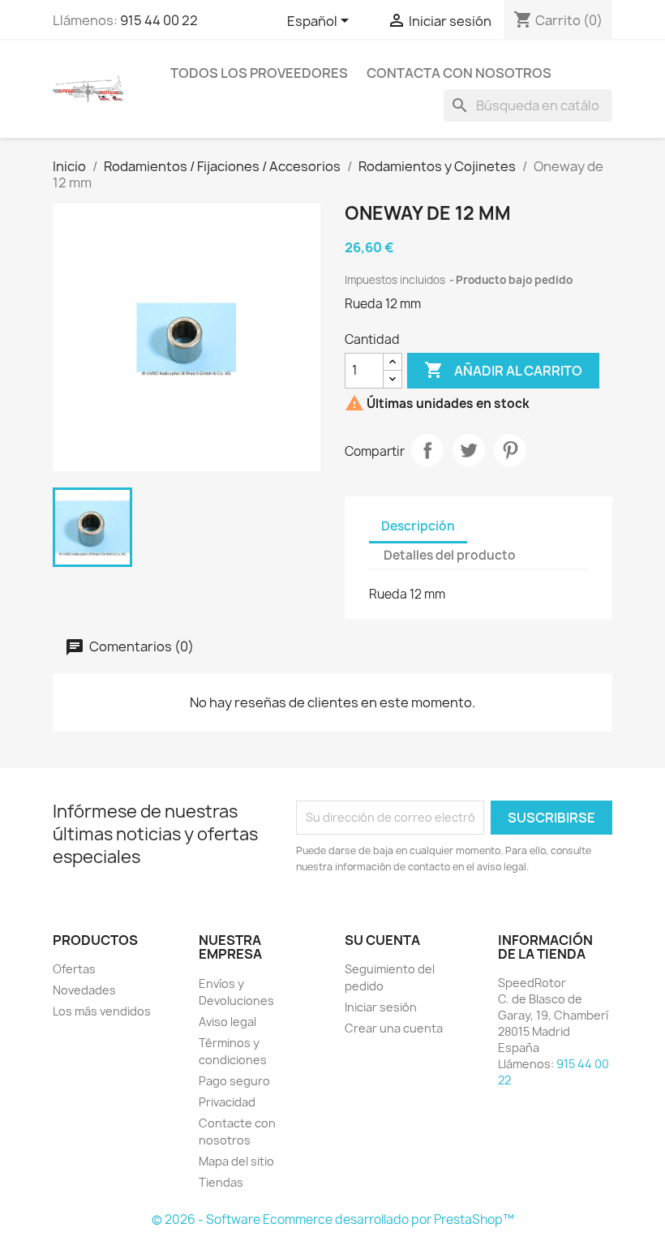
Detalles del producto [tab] (450, 555)
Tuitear (469, 450)
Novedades (84, 990)
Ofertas (74, 969)
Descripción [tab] (418, 526)
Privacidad (227, 1102)
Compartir (427, 450)
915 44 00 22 (159, 20)
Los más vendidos (102, 1011)
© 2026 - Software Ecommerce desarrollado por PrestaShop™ (333, 1219)
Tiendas (221, 1182)
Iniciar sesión (381, 1007)
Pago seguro (234, 1081)
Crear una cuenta (394, 1028)
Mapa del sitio (236, 1161)
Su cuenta (382, 940)
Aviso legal (227, 1021)
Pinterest (510, 450)
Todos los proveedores (259, 73)
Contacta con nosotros (459, 73)
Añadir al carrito (503, 370)
